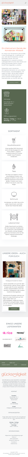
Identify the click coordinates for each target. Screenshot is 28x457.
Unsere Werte (6, 364)
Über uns (12, 362)
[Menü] (25, 3)
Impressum (14, 442)
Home (3, 362)
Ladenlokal (22, 362)
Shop (15, 364)
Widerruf (14, 437)
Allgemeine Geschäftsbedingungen (14, 435)
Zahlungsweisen (14, 438)
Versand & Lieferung (14, 440)
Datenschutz (14, 443)
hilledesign (17, 454)
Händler (23, 364)
